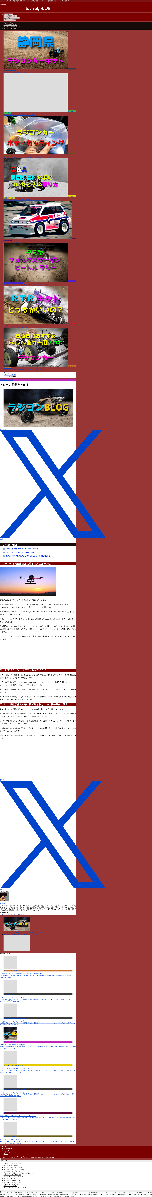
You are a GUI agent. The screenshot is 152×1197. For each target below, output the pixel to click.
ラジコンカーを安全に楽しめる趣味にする (11, 1192)
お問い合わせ (8, 1148)
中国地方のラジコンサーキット (82, 1192)
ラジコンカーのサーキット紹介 (14, 1167)
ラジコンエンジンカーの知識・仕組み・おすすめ (136, 1192)
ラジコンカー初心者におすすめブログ (12, 914)
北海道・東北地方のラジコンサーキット (32, 1192)
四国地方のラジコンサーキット (99, 1192)
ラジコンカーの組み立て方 (13, 1180)
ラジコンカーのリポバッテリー (115, 1192)
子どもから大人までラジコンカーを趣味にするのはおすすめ (58, 1192)
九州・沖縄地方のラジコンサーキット (24, 1194)
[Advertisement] (38, 654)
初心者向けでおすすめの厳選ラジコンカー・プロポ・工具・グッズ (69, 1194)
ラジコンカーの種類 (11, 1178)
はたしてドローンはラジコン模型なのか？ (19, 552)
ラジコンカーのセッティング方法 (43, 1194)
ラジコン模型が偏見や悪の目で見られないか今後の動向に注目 (26, 556)
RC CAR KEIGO (5, 903)
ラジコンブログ (8, 14)
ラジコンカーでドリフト (12, 1164)
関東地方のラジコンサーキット (115, 1194)
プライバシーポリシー (11, 1152)
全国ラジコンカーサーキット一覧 (15, 1187)
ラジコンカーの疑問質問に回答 (14, 1176)
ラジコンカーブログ (6, 380)
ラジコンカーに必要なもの (13, 1165)
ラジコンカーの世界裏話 (12, 1171)
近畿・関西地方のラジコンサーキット (17, 1196)
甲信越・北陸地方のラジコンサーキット (97, 1194)
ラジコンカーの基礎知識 (12, 1175)
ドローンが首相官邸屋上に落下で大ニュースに (21, 549)
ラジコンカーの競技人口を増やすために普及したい (61, 1196)
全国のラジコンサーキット (12, 18)
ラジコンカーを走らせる (12, 1182)
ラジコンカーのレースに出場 (14, 1169)
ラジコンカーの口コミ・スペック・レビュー (18, 1173)
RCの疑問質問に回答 (10, 16)
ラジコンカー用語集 (10, 20)
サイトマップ (8, 1150)
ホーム (6, 1146)
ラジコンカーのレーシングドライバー (134, 1194)
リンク (6, 1154)
